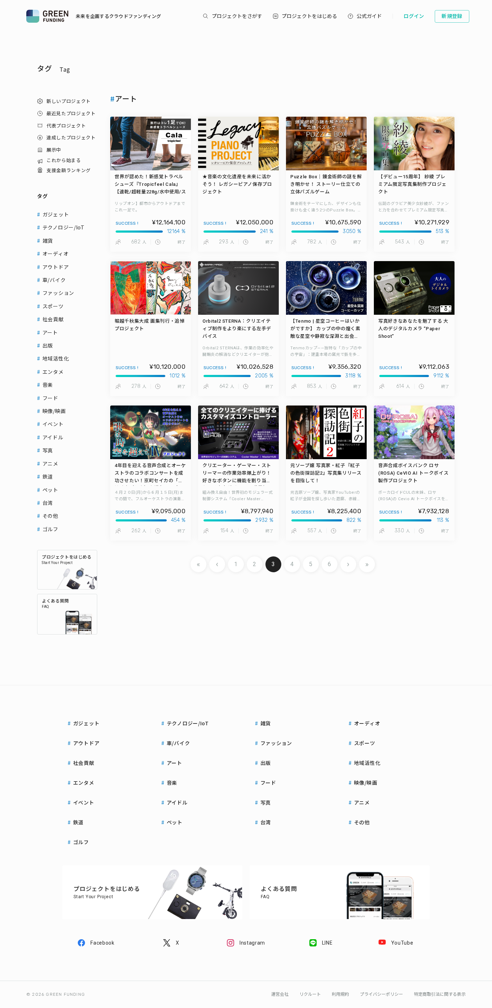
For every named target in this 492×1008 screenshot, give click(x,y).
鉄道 (48, 476)
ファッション (58, 292)
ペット (50, 489)
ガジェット (56, 214)
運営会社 (280, 994)
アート (50, 332)
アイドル (53, 437)
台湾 (48, 502)
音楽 (48, 384)
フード (50, 398)
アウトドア (56, 266)
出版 (48, 345)
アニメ (50, 463)
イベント (53, 423)
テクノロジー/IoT (64, 227)
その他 (50, 515)
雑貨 (48, 240)
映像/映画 (54, 411)
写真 (48, 450)
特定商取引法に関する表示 (440, 994)
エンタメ (53, 371)
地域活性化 (56, 358)
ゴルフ (50, 529)
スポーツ (53, 306)
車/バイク (54, 279)
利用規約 (340, 994)
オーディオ (56, 253)
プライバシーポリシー (381, 994)
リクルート (310, 994)
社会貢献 (53, 319)
